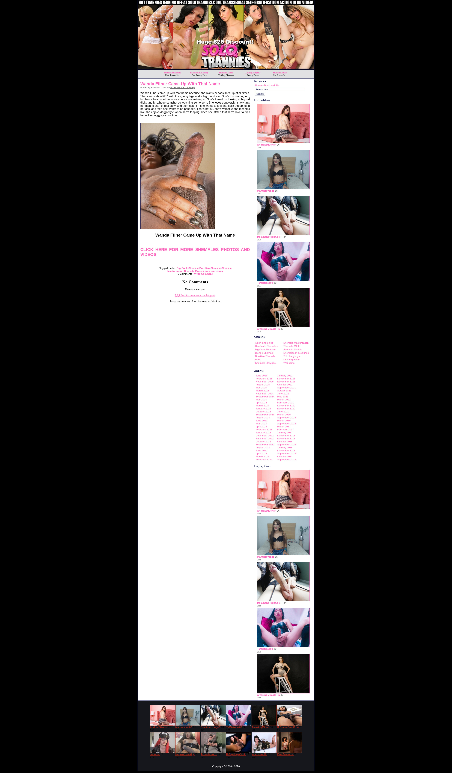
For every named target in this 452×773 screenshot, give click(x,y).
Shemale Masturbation (296, 342)
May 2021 (282, 396)
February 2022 (264, 459)
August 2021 (284, 390)
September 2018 (286, 423)
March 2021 (284, 399)
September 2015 (286, 453)
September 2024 (265, 396)
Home (258, 85)
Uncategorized (291, 359)
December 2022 (265, 435)
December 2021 (286, 378)
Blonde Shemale (264, 352)
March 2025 (262, 390)
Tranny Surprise (252, 72)
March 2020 (284, 414)
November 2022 (265, 438)
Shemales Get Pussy (199, 72)
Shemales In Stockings (296, 352)
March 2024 (262, 405)
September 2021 (286, 387)
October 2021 (285, 384)
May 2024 (261, 399)
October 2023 (263, 411)
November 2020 (286, 408)
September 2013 (286, 459)
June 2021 (283, 393)
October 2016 (285, 441)
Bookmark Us (271, 85)
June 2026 (261, 375)
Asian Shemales (264, 342)
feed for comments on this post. (195, 295)
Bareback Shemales (266, 346)
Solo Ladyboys (214, 271)
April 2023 (261, 426)
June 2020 (283, 411)
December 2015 (286, 450)
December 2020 (286, 405)
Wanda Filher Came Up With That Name (180, 83)
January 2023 (263, 432)
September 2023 (265, 414)
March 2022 (262, 456)
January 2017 (285, 432)
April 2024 (261, 402)
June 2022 (261, 450)
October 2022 (263, 441)
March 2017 (284, 426)
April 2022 (261, 453)
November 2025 (265, 381)
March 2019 (284, 420)
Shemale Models (194, 271)
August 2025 (263, 384)
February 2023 (264, 429)
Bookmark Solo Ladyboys (182, 87)
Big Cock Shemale (188, 268)
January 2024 (263, 408)
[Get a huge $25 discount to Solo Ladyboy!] (226, 68)
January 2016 (285, 447)
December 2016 (286, 435)
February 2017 (285, 429)
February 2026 (264, 378)
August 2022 (263, 447)
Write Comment (203, 273)
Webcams (289, 362)
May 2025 (261, 387)
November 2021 (286, 381)
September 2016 (286, 444)
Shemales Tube (280, 72)
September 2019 (286, 417)
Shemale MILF (291, 346)
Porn (257, 359)
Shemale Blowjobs (265, 362)
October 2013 (285, 456)
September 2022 (265, 444)
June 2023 (261, 420)
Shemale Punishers (172, 72)
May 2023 (261, 423)
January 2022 (285, 375)
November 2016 (286, 438)
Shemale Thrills (226, 72)
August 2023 (263, 417)
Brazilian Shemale (210, 268)
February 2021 (285, 402)
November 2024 (265, 393)
